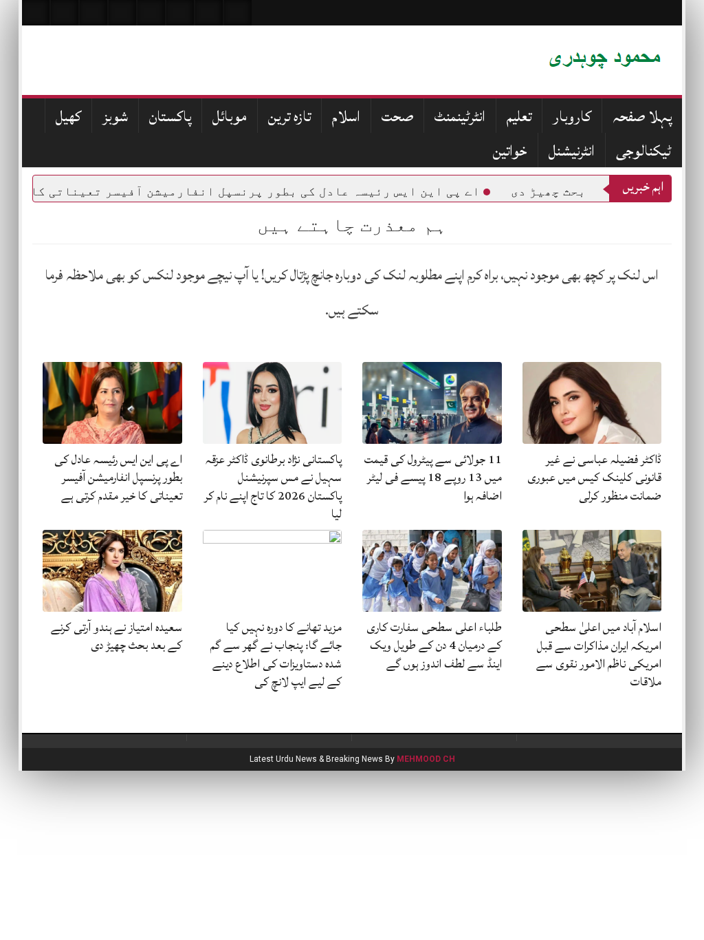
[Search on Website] (36, 12)
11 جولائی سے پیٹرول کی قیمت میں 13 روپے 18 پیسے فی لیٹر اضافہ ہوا (433, 477)
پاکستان (170, 116)
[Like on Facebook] (64, 12)
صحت (397, 116)
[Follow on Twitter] (93, 12)
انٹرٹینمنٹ (459, 116)
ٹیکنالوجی (644, 151)
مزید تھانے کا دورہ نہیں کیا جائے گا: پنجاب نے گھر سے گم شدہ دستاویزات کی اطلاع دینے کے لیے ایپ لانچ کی (276, 654)
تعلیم (519, 116)
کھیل (68, 116)
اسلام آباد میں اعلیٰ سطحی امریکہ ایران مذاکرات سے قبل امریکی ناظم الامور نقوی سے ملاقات (598, 654)
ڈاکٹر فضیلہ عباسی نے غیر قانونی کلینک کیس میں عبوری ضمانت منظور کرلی (594, 477)
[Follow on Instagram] (238, 12)
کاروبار (572, 116)
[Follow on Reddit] (209, 12)
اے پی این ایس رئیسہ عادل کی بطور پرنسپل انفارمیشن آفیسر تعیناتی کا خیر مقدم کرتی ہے (118, 477)
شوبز (115, 116)
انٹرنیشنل (572, 151)
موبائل (229, 116)
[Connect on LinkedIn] (180, 12)
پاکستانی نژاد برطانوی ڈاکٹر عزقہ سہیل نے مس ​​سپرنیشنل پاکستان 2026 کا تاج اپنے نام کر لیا (273, 486)
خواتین (510, 151)
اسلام (346, 116)
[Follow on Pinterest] (151, 12)
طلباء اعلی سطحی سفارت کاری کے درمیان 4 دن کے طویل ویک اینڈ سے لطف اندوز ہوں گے (434, 645)
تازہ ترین (289, 116)
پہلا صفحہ (642, 116)
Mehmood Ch (426, 759)
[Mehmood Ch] (500, 60)
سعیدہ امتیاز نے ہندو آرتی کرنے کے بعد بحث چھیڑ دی (116, 636)
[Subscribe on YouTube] (122, 12)
